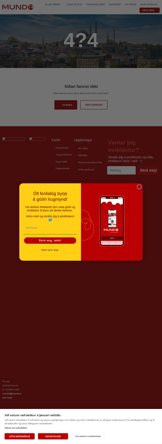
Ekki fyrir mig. (50, 250)
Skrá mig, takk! (50, 240)
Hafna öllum (53, 436)
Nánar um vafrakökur (16, 427)
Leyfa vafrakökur (19, 436)
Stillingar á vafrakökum (88, 436)
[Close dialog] (139, 187)
